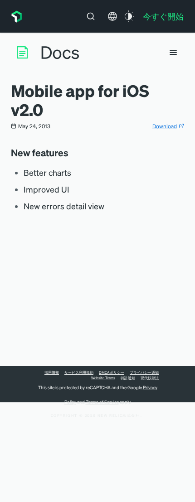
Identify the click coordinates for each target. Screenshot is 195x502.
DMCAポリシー (111, 372)
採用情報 (51, 372)
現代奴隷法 (150, 378)
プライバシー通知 (144, 372)
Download (164, 126)
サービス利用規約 (78, 372)
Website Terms (103, 378)
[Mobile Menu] (173, 52)
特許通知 (128, 378)
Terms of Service (102, 402)
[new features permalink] (73, 152)
